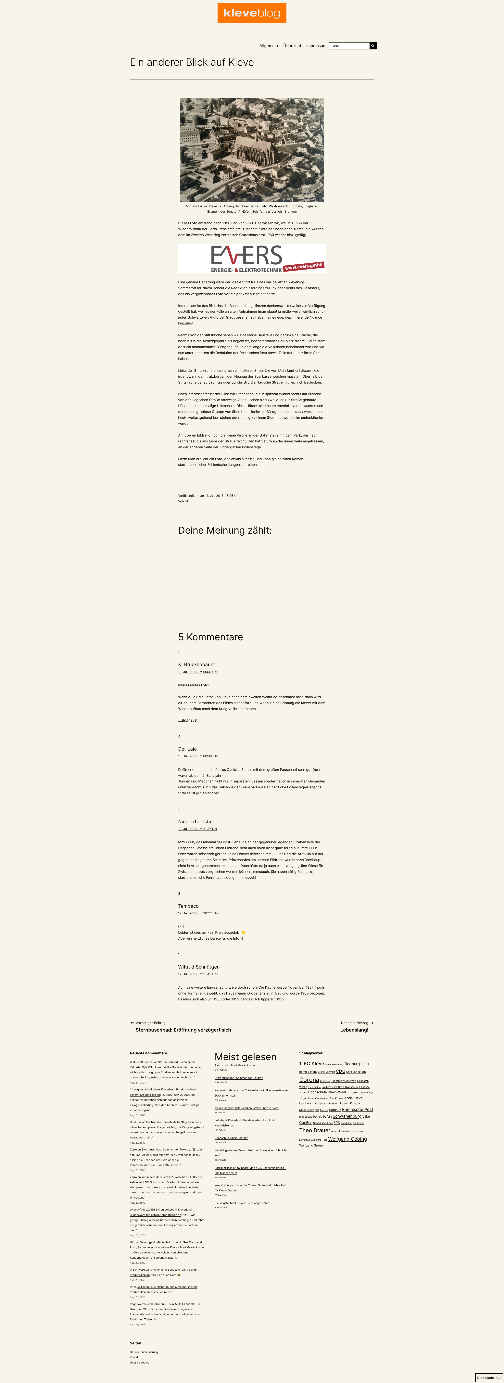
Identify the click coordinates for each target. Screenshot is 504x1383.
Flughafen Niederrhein (343, 1080)
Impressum (316, 45)
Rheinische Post (357, 1109)
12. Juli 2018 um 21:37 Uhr (197, 829)
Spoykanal (346, 1123)
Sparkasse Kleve (323, 1123)
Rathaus (335, 1110)
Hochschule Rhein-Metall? (162, 1122)
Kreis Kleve (353, 1098)
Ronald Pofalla (322, 1116)
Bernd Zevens (308, 1071)
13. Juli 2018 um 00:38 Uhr (198, 756)
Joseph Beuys (366, 1092)
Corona (309, 1079)
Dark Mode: (486, 1378)
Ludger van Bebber (326, 1103)
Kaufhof (330, 1098)
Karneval (320, 1098)
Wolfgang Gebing (347, 1139)
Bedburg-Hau (357, 1063)
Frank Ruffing (314, 1087)
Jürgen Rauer (306, 1098)
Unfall (334, 1131)
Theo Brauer (314, 1130)
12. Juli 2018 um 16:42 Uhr (198, 974)
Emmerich (325, 1081)
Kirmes (339, 1098)
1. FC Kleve (311, 1063)
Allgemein (268, 45)
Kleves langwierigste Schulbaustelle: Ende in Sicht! (247, 1108)
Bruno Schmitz (326, 1071)
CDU (340, 1071)
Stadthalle (358, 1123)
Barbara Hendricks (334, 1064)
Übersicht (292, 45)
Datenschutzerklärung (144, 1352)
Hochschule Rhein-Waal (327, 1092)
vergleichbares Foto (207, 294)
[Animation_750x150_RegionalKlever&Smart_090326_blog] (252, 258)
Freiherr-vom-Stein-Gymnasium (340, 1086)
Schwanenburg (347, 1116)
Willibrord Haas (319, 1139)
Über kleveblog (139, 1362)
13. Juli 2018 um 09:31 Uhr (198, 672)
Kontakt (135, 1357)
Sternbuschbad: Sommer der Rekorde (166, 1149)
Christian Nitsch (356, 1071)
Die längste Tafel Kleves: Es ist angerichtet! (242, 1203)
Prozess (324, 1110)
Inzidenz (353, 1092)
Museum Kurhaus (349, 1103)
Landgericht (306, 1103)
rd (186, 501)
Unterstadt (344, 1131)
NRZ (317, 1110)
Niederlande (306, 1109)
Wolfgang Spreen (311, 1145)
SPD (337, 1123)
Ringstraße (305, 1116)
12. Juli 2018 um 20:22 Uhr (198, 913)
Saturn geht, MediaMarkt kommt (160, 1242)
